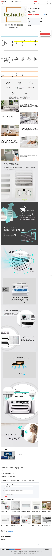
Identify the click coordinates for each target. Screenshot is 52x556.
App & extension (42, 3)
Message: (4, 490)
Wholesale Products (26, 551)
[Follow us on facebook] (45, 549)
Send (6, 496)
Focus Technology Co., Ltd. (21, 553)
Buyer (35, 3)
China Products (15, 551)
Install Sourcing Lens (18, 549)
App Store (2, 549)
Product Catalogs (11, 531)
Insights (41, 551)
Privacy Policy (36, 553)
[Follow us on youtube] (48, 549)
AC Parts (2, 534)
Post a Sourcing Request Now (20, 496)
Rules (50, 3)
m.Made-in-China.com (28, 552)
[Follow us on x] (46, 549)
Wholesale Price (30, 551)
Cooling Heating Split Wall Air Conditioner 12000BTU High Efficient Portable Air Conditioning (25, 526)
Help (38, 3)
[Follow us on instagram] (47, 549)
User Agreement (29, 553)
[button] (33, 1)
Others (14, 534)
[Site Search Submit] (35, 1)
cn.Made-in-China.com (33, 552)
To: (4, 488)
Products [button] (12, 1)
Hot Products (11, 551)
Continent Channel (34, 551)
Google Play (6, 549)
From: (4, 486)
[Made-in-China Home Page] (4, 1)
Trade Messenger (12, 549)
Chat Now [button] (46, 14)
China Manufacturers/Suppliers (20, 551)
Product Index (38, 551)
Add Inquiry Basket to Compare (14, 27)
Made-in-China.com (23, 552)
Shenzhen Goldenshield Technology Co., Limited (35, 8)
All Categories (3, 3)
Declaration (33, 553)
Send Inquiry (33, 14)
